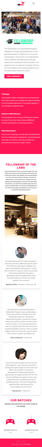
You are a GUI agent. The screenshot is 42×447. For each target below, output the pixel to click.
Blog (24, 441)
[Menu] (33, 3)
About (18, 441)
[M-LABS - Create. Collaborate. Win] (21, 3)
